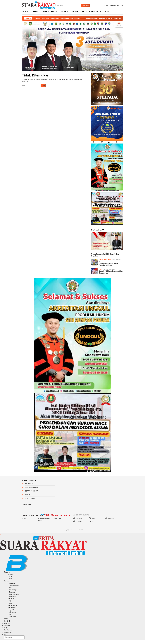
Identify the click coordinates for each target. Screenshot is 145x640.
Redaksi (25, 519)
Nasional (99, 252)
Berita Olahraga (31, 487)
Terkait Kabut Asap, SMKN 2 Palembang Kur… (109, 264)
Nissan (27, 495)
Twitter (94, 518)
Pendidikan (107, 259)
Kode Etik (57, 519)
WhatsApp (111, 518)
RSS (93, 521)
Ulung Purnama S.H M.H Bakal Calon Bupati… (105, 255)
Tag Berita (29, 484)
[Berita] (38, 5)
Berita (93, 252)
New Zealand (30, 498)
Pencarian (85, 5)
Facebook (79, 518)
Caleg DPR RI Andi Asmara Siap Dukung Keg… (111, 272)
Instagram (79, 521)
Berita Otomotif (31, 491)
